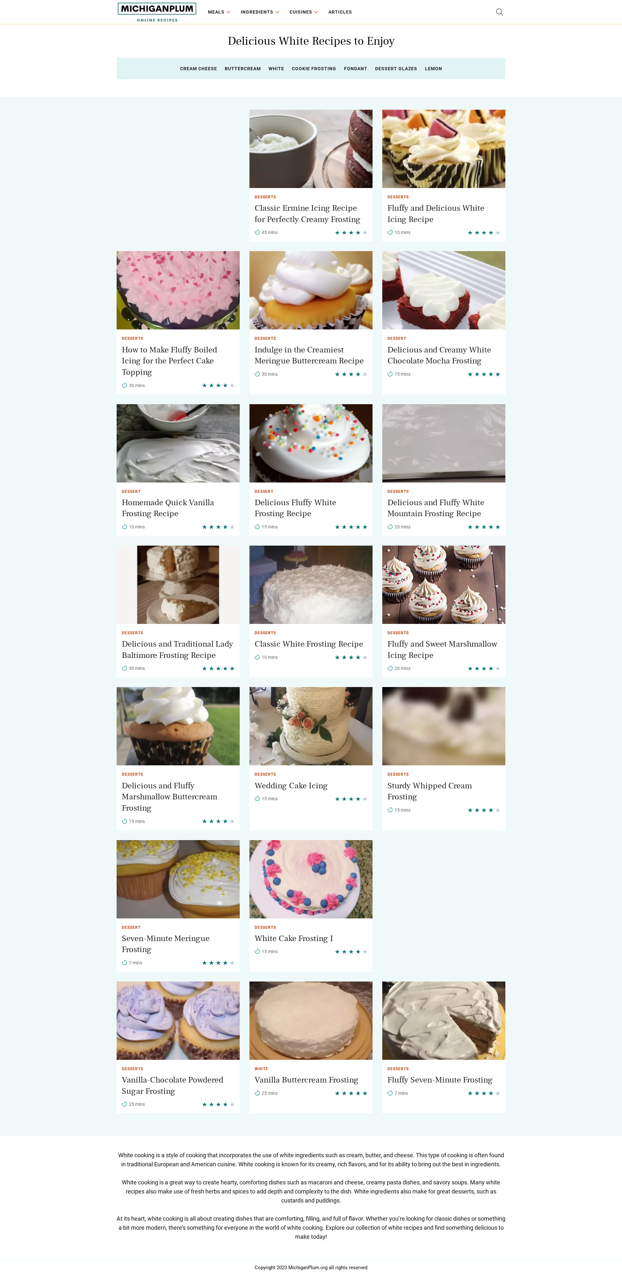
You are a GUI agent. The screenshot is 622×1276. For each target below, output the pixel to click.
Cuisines (301, 12)
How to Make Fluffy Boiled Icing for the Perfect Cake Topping (169, 361)
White (276, 68)
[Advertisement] (178, 155)
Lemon (433, 68)
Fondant (355, 68)
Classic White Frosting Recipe (309, 644)
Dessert (396, 338)
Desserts (265, 197)
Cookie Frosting (314, 68)
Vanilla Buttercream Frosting (307, 1080)
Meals (216, 12)
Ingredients (257, 12)
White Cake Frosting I (294, 938)
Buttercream (243, 68)
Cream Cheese (198, 68)
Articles (340, 12)
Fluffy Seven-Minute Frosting (440, 1080)
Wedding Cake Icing (291, 786)
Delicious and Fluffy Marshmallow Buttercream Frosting (169, 797)
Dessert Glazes (396, 68)
